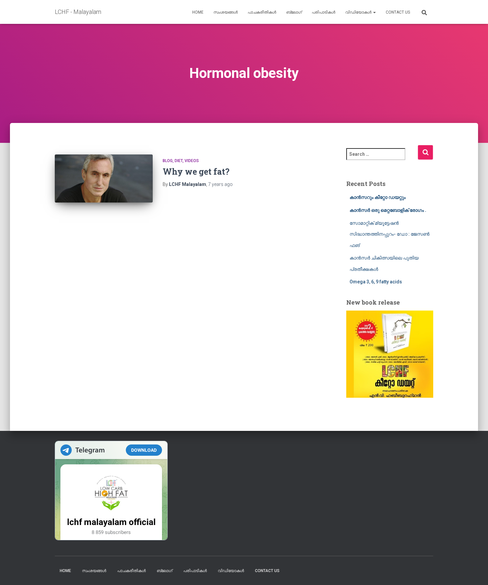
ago (220, 184)
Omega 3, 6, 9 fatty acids (376, 281)
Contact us (398, 12)
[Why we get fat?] (104, 178)
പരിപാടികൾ (323, 12)
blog (168, 160)
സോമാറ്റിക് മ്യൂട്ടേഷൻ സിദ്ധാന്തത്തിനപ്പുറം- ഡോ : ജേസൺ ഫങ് (390, 234)
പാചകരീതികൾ (262, 12)
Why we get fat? (196, 171)
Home (197, 12)
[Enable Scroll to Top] (474, 571)
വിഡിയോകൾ (358, 12)
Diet (179, 160)
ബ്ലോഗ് (294, 12)
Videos (192, 160)
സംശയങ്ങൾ (225, 12)
